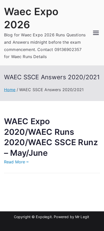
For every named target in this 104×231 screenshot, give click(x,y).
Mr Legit (82, 217)
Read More (14, 161)
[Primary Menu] (96, 32)
